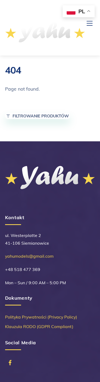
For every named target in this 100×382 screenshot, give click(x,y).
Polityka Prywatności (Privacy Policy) (41, 317)
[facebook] (8, 359)
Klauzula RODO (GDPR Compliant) (39, 326)
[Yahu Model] (45, 46)
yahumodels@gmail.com (29, 256)
